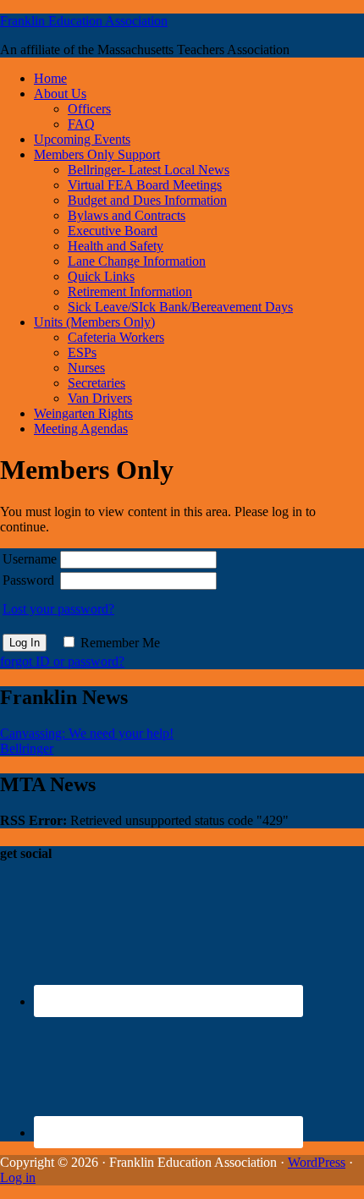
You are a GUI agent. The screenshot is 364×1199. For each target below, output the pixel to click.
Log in (18, 1177)
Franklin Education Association (84, 21)
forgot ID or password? (62, 661)
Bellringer (26, 748)
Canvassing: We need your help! (87, 733)
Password (28, 580)
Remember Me (120, 642)
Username (30, 559)
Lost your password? (58, 609)
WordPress (316, 1162)
